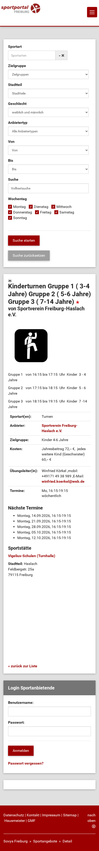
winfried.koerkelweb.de (63, 481)
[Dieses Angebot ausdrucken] (10, 280)
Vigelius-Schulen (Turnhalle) (31, 556)
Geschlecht (17, 103)
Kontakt (33, 815)
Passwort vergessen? (26, 763)
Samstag (66, 212)
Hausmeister (14, 820)
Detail (67, 841)
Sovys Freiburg (15, 841)
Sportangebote (45, 841)
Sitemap (70, 815)
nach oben (91, 818)
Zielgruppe (17, 66)
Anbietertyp (17, 122)
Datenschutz (13, 815)
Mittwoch (64, 206)
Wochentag (17, 199)
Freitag (45, 212)
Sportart (15, 46)
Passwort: (16, 722)
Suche (13, 179)
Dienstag (41, 206)
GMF (31, 820)
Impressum (51, 815)
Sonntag (20, 218)
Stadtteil (15, 84)
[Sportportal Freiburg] (20, 8)
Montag (19, 206)
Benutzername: (21, 702)
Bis (10, 160)
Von (11, 141)
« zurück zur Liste (22, 666)
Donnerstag (22, 212)
